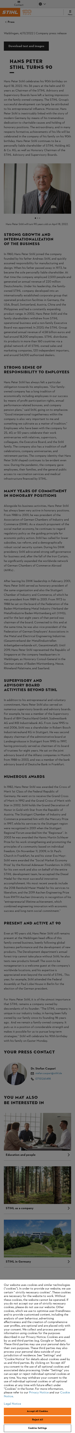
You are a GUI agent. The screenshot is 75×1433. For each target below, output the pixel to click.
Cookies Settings (37, 1428)
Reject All (37, 1420)
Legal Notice (12, 1404)
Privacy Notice (39, 1393)
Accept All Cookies (37, 1411)
